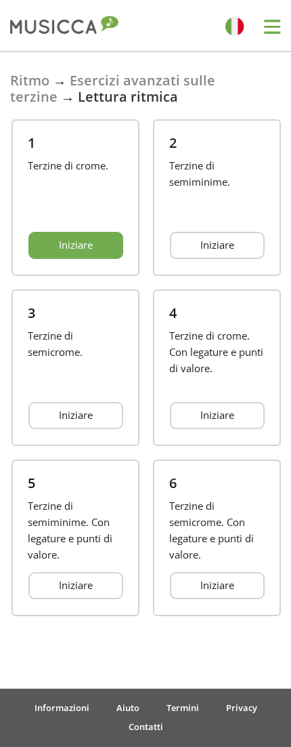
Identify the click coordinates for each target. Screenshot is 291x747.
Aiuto (127, 708)
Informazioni (62, 708)
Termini (182, 708)
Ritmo (29, 80)
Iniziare (76, 244)
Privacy (241, 708)
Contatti (146, 727)
